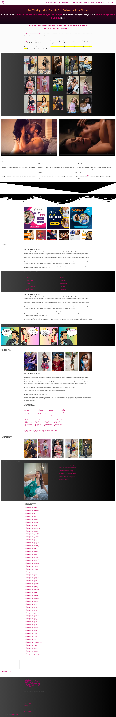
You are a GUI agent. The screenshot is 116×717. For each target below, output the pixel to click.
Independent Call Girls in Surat (30, 639)
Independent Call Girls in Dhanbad (31, 540)
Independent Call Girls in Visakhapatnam (32, 654)
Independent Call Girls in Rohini (31, 628)
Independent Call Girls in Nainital (31, 606)
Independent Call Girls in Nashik (31, 607)
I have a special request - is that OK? (66, 477)
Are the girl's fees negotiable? (64, 474)
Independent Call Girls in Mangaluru (32, 593)
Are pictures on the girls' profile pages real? (67, 476)
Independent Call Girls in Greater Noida (32, 549)
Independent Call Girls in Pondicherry (32, 615)
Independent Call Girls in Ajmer (31, 511)
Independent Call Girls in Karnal (31, 575)
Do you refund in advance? (64, 479)
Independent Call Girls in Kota (30, 581)
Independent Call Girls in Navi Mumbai (32, 609)
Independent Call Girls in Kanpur (31, 574)
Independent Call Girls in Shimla (31, 636)
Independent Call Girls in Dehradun (31, 537)
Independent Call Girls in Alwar (30, 516)
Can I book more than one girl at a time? (66, 471)
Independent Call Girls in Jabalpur (31, 566)
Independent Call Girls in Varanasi (31, 651)
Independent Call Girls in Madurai (31, 587)
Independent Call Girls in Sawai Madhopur (33, 634)
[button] (75, 464)
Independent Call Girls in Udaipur (31, 647)
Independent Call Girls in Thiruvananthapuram (33, 642)
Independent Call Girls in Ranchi (31, 624)
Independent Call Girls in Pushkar (31, 619)
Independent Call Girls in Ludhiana (31, 586)
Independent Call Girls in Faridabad (31, 545)
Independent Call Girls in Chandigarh (32, 533)
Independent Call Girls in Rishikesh (31, 627)
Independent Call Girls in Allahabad (31, 514)
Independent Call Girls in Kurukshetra (32, 583)
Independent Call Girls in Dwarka (31, 543)
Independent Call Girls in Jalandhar (31, 571)
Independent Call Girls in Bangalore (31, 522)
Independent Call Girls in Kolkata (31, 580)
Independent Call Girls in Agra (30, 508)
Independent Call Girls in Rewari (31, 625)
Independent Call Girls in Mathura (31, 595)
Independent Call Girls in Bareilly (31, 524)
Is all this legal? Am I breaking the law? (66, 470)
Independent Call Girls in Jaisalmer (31, 569)
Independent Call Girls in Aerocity (31, 507)
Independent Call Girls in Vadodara (31, 650)
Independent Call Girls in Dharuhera (32, 542)
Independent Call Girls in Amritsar (31, 519)
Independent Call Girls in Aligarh (31, 513)
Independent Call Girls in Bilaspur (31, 531)
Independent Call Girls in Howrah (31, 560)
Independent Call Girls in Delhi (30, 539)
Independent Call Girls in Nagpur (31, 604)
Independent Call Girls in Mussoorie (31, 601)
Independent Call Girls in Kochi (31, 578)
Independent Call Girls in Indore (31, 565)
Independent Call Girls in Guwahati (31, 552)
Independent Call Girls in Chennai (31, 534)
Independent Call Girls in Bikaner (31, 530)
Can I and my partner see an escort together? (67, 473)
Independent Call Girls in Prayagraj (31, 616)
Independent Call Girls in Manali (31, 590)
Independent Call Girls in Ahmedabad (32, 510)
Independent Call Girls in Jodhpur (31, 572)
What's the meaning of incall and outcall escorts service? (69, 464)
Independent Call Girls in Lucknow (31, 584)
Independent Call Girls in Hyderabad (32, 563)
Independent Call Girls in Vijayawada (32, 653)
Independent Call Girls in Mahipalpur (32, 589)
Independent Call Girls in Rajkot (31, 622)
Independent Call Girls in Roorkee (31, 631)
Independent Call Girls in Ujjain (31, 648)
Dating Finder (15, 714)
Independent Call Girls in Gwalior (31, 554)
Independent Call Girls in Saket (31, 633)
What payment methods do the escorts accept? (68, 467)
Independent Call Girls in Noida (31, 612)
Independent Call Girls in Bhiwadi (31, 525)
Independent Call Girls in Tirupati (31, 645)
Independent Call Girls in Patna (31, 613)
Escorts (33, 41)
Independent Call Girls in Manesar (31, 592)
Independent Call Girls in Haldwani (31, 555)
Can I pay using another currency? (65, 468)
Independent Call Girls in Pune (30, 618)
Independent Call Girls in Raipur (31, 621)
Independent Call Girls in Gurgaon (31, 551)
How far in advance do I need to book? (66, 465)
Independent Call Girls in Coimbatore (32, 536)
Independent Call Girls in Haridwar (31, 557)
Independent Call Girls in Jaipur (31, 568)
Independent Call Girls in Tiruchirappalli (32, 644)
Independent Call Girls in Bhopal (31, 527)
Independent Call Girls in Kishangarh (32, 577)
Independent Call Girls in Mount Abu (32, 598)
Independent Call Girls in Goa (30, 548)
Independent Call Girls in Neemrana (31, 610)
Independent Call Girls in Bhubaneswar (32, 528)
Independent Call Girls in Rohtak (31, 630)
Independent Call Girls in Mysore (31, 603)
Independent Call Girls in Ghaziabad (32, 546)
